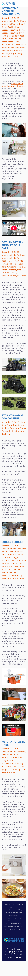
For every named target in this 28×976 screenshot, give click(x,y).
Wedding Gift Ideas (11, 44)
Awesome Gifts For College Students (13, 557)
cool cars (21, 275)
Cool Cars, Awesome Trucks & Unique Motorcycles (14, 267)
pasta (22, 769)
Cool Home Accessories (13, 916)
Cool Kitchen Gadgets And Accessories (12, 760)
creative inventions (11, 937)
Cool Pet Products (10, 428)
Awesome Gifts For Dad (13, 255)
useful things (8, 772)
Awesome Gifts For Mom (13, 21)
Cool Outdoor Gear (16, 578)
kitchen (14, 769)
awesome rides (9, 275)
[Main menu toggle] (24, 3)
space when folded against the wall (13, 84)
